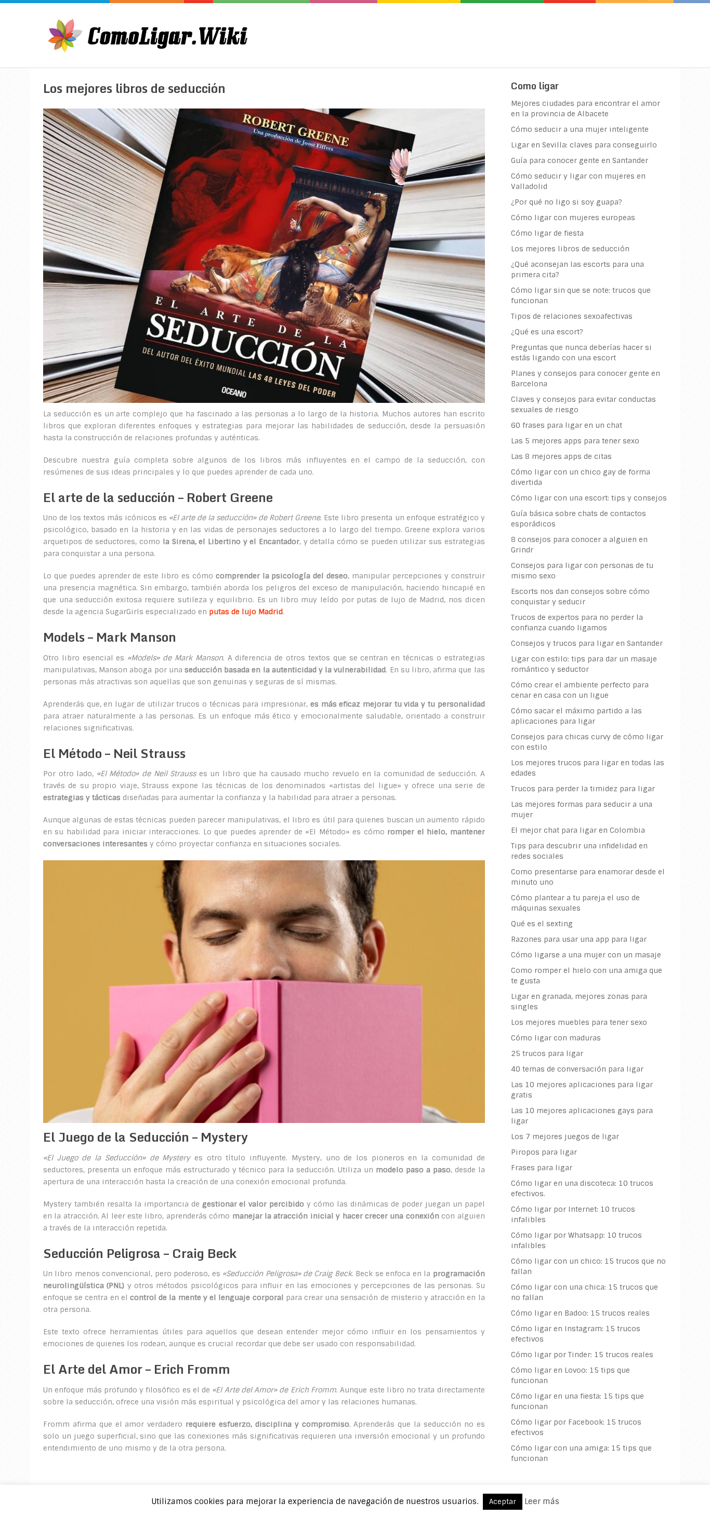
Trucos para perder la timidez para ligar (583, 788)
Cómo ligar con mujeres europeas (573, 217)
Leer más (541, 1501)
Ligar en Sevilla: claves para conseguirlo (584, 145)
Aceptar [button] (502, 1501)
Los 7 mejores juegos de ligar (565, 1136)
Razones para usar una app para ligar (579, 939)
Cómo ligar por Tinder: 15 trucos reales (582, 1354)
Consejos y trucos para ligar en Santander (587, 643)
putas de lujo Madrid (246, 611)
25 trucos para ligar (547, 1053)
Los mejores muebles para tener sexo (579, 1022)
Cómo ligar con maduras (556, 1038)
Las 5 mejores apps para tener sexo (575, 440)
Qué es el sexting (542, 923)
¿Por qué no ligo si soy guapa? (566, 202)
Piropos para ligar (544, 1152)
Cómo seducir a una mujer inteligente (580, 129)
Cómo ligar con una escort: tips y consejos (589, 498)
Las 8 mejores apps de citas (561, 456)
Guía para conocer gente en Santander (579, 160)
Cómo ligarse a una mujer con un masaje (586, 954)
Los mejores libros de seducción (570, 248)
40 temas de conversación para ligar (577, 1069)
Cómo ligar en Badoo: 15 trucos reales (580, 1313)
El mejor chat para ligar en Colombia (578, 830)
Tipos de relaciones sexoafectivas (572, 316)
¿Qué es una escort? (547, 331)
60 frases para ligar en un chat (566, 425)
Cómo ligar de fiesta (547, 233)
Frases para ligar (541, 1167)
